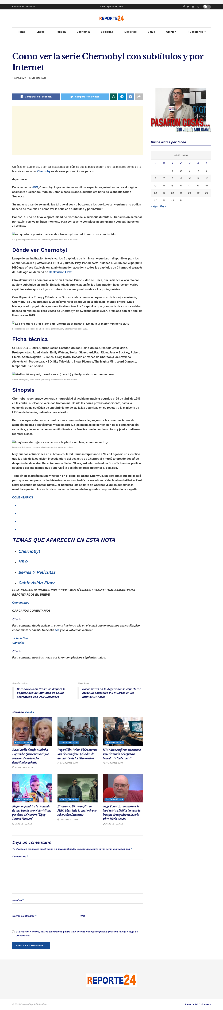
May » (162, 206)
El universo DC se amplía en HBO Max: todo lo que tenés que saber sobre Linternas (76, 810)
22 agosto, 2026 (68, 763)
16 (181, 185)
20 (155, 193)
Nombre (18, 900)
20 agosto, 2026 (68, 819)
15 (172, 185)
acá (57, 630)
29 (172, 200)
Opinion (171, 31)
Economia (83, 31)
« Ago (154, 206)
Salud (151, 31)
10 (189, 178)
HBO (35, 187)
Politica (61, 31)
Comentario (20, 856)
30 (180, 200)
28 (163, 200)
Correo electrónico (24, 915)
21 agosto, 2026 (114, 763)
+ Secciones (195, 31)
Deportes (130, 31)
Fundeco (30, 6)
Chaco (40, 31)
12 (206, 178)
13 (155, 185)
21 (164, 193)
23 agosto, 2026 (23, 767)
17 (189, 185)
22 (172, 193)
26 (206, 193)
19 (206, 185)
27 (155, 200)
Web (82, 915)
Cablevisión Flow (60, 272)
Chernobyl (29, 551)
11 (198, 178)
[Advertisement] (77, 130)
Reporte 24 (18, 6)
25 (198, 193)
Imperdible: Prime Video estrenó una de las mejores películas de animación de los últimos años (77, 754)
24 (189, 193)
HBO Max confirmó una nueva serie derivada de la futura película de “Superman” (122, 754)
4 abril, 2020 (19, 78)
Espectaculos (38, 78)
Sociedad (107, 31)
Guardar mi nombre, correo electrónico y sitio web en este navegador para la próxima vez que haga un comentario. (77, 933)
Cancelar (18, 642)
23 (180, 193)
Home (21, 31)
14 (164, 185)
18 (198, 185)
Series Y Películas (36, 572)
